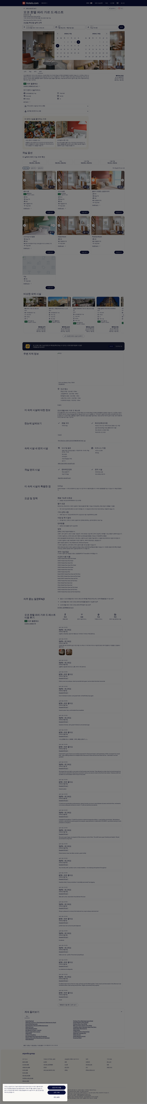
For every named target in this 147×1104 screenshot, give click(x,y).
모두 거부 (57, 1092)
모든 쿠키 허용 (56, 1087)
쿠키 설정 (57, 1097)
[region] (35, 1092)
